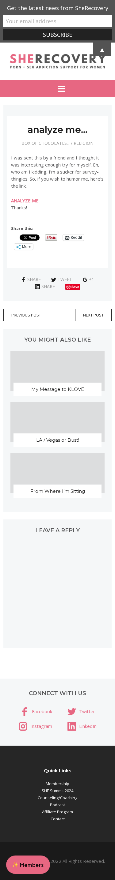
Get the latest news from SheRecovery (57, 8)
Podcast (57, 804)
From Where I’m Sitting (57, 491)
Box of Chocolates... (45, 143)
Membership (57, 783)
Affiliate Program (57, 811)
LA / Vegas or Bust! (57, 440)
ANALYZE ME (25, 200)
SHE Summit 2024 (57, 790)
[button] (28, 865)
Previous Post (26, 315)
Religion (84, 143)
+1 (91, 279)
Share (34, 279)
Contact (58, 819)
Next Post (93, 315)
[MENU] (57, 88)
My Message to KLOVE (57, 389)
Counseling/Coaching (57, 797)
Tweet (65, 279)
